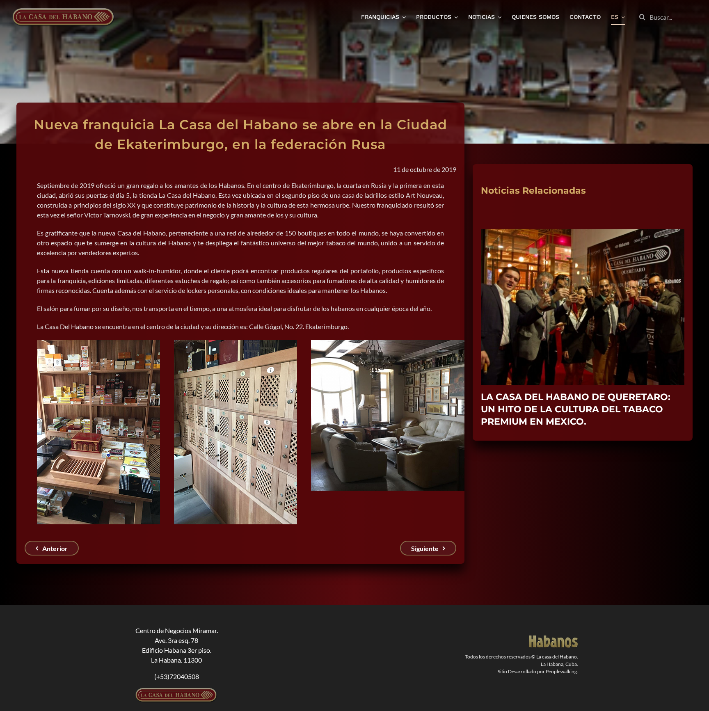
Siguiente (425, 548)
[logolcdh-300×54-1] (176, 691)
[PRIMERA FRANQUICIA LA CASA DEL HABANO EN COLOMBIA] (582, 233)
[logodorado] (553, 638)
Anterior (55, 548)
